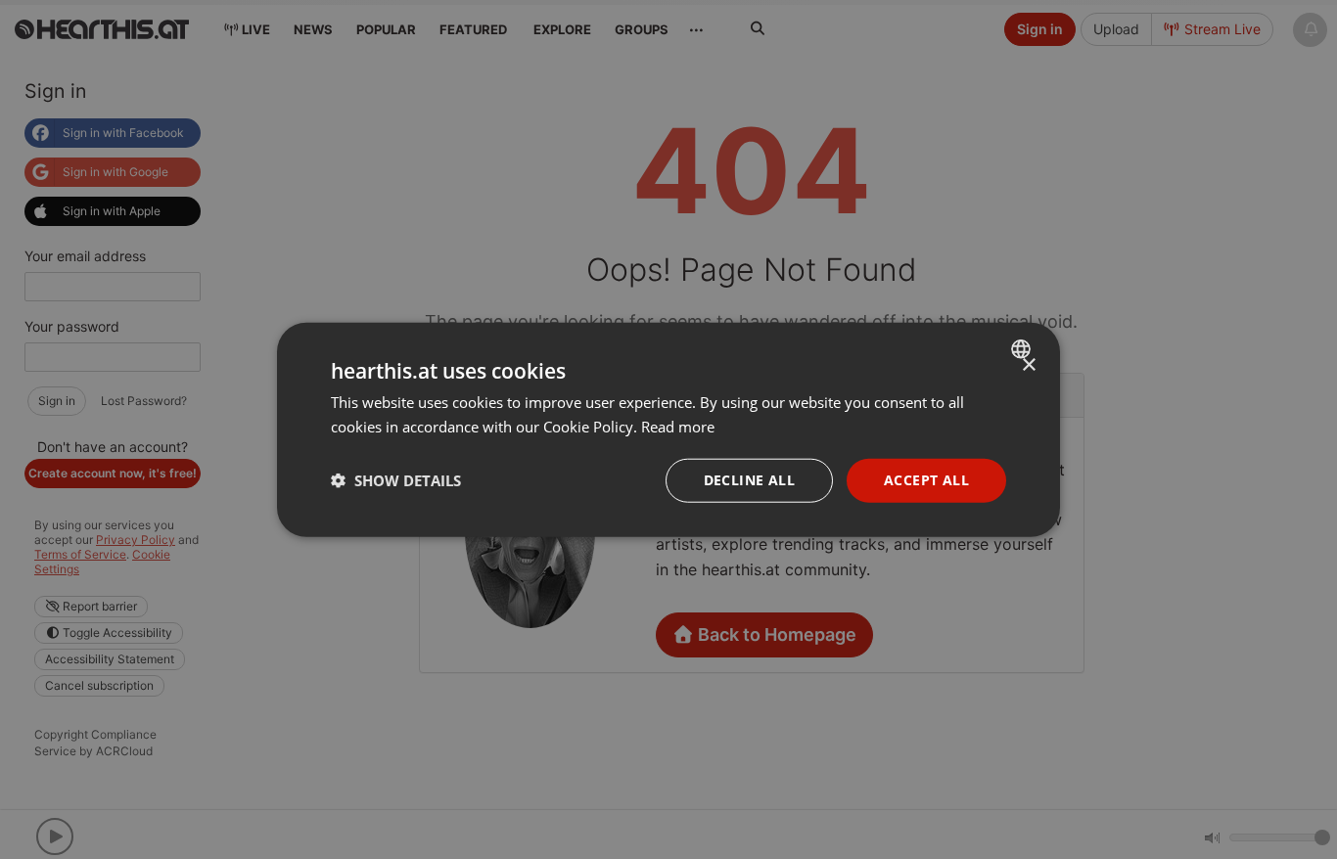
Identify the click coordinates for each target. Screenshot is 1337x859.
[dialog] (668, 430)
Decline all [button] (749, 480)
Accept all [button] (926, 480)
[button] (396, 480)
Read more (678, 426)
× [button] (1028, 365)
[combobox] (1023, 349)
